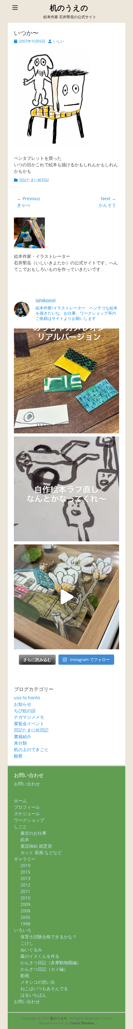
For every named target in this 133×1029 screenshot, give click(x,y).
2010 (25, 898)
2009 (25, 904)
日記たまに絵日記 (34, 180)
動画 (24, 975)
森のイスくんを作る (39, 956)
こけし (26, 943)
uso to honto (27, 697)
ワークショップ (29, 820)
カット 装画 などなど (41, 852)
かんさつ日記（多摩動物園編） (50, 962)
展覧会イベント (29, 723)
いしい (58, 41)
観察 (18, 756)
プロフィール (27, 807)
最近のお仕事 (33, 833)
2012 (25, 885)
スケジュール (27, 813)
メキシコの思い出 (37, 982)
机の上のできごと (31, 749)
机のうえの (69, 8)
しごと (20, 826)
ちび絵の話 (25, 710)
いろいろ (22, 930)
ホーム (20, 801)
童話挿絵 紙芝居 (36, 846)
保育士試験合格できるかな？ (48, 937)
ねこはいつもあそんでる (44, 988)
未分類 (20, 743)
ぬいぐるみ (31, 950)
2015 (25, 872)
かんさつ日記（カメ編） (44, 969)
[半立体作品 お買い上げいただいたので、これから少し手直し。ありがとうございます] (66, 596)
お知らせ (22, 704)
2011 (25, 891)
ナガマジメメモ (29, 717)
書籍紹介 (22, 736)
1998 (25, 924)
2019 (25, 865)
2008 (25, 911)
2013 (25, 878)
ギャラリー (25, 859)
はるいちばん (33, 995)
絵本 (24, 839)
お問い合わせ (27, 784)
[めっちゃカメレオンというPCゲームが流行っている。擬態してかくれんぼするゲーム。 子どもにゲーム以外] (66, 381)
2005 (25, 917)
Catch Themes (82, 1023)
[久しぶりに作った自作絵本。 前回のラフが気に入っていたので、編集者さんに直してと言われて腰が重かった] (66, 488)
